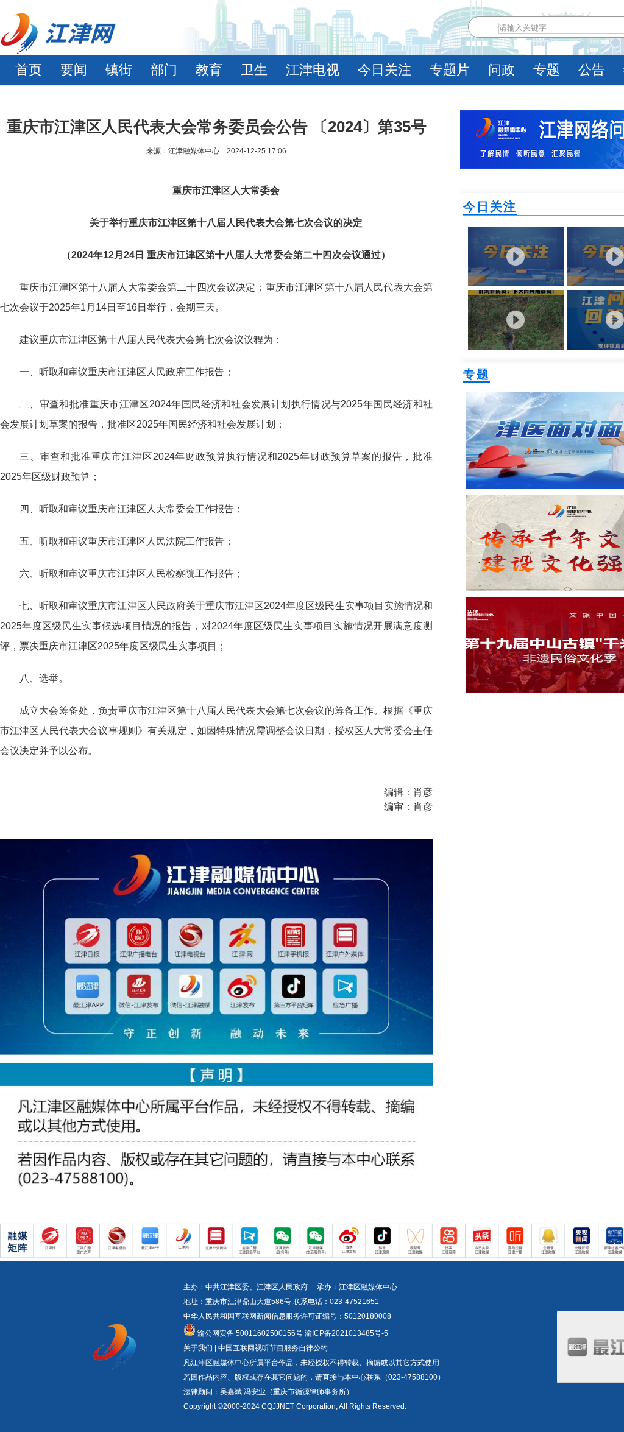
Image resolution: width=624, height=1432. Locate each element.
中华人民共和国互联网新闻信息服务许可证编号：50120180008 (287, 1316)
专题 (546, 69)
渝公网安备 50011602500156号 (249, 1333)
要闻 (73, 69)
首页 (28, 69)
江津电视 (312, 69)
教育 (209, 69)
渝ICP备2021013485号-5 (345, 1333)
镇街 (118, 69)
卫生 (254, 69)
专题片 (450, 69)
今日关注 (384, 69)
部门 (164, 69)
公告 (591, 69)
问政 (501, 69)
